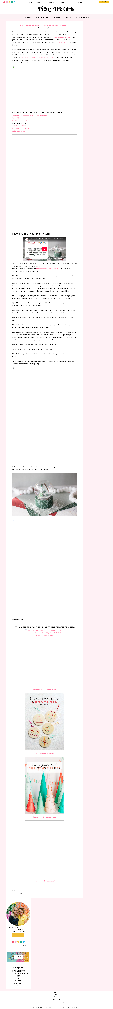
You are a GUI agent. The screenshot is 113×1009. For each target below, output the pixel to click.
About (38, 2)
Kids (18, 976)
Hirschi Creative (74, 1007)
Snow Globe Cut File (20, 118)
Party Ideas (42, 17)
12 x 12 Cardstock (19, 126)
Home (31, 2)
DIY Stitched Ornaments (44, 753)
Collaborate (53, 2)
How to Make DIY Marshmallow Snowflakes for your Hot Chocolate (28, 896)
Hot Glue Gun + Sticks (21, 128)
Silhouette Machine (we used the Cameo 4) (29, 115)
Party (18, 981)
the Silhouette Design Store (47, 269)
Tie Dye (18, 978)
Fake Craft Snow (19, 131)
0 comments (19, 891)
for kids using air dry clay (61, 37)
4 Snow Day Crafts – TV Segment (68, 896)
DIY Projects (18, 971)
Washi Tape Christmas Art (44, 881)
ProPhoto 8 (61, 1007)
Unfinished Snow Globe (21, 120)
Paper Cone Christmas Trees (44, 817)
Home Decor (82, 17)
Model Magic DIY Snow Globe (44, 689)
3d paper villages (28, 57)
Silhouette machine (62, 42)
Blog (44, 2)
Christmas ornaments (44, 57)
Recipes (56, 17)
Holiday (18, 983)
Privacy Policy (56, 999)
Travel (68, 17)
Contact (62, 2)
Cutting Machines (18, 973)
